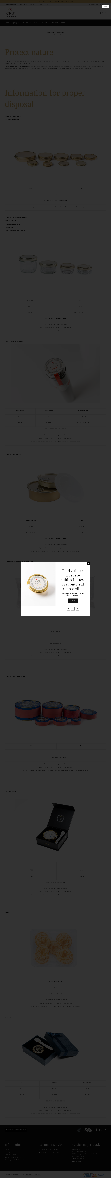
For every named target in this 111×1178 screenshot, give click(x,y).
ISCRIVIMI (73, 600)
